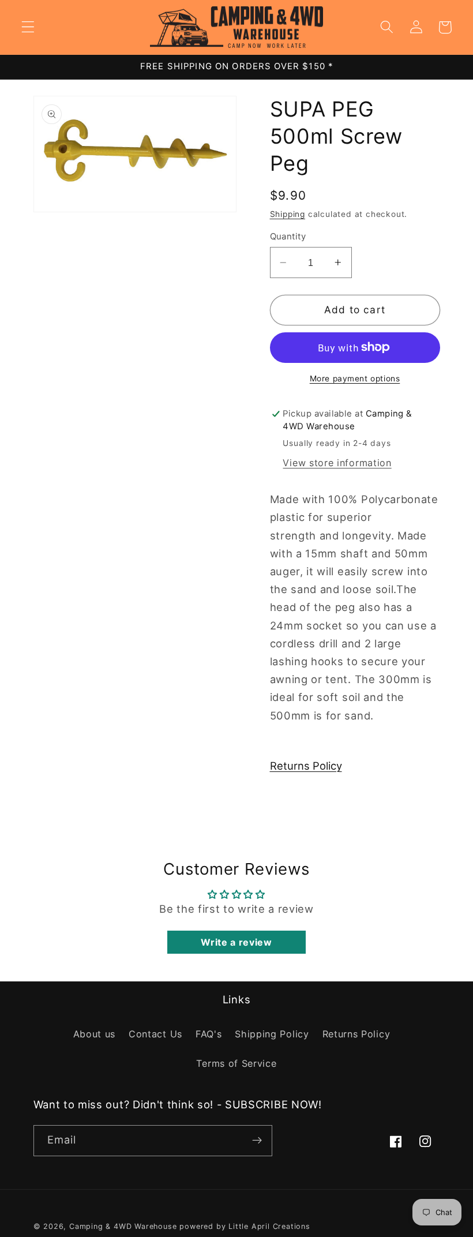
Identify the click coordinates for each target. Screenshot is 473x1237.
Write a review (236, 942)
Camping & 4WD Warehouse (123, 1226)
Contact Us (155, 1034)
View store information (337, 462)
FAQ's (209, 1034)
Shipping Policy (272, 1034)
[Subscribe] (257, 1140)
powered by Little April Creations (244, 1226)
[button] (28, 27)
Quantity (288, 236)
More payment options (355, 378)
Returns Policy (306, 765)
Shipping (287, 214)
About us (94, 1034)
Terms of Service (236, 1063)
